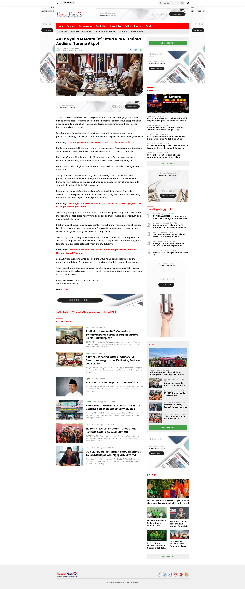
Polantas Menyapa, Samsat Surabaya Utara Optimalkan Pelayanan (175, 406)
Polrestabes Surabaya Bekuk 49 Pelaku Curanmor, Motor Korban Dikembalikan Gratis (174, 417)
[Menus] (57, 3)
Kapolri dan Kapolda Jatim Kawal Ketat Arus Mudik (175, 384)
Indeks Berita (68, 3)
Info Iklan (86, 31)
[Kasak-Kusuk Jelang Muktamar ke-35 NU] (69, 386)
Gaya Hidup (115, 26)
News (77, 48)
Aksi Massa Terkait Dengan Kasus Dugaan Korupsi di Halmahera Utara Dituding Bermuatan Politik (179, 523)
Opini (88, 379)
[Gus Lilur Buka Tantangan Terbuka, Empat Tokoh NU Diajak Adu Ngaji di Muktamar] (69, 456)
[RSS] (187, 574)
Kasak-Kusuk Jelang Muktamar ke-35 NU (112, 382)
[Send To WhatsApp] (141, 49)
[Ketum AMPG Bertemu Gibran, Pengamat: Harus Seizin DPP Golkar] (179, 534)
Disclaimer (63, 31)
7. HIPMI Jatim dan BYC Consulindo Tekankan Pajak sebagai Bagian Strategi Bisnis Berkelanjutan (112, 334)
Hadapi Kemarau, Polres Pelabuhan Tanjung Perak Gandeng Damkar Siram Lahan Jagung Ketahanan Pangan (167, 373)
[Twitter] (165, 574)
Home (60, 26)
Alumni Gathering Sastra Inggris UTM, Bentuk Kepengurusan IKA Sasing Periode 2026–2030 (113, 360)
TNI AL (88, 402)
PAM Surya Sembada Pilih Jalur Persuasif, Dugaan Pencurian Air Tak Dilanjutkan (166, 137)
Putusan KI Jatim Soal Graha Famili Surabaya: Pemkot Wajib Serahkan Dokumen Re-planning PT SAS (163, 156)
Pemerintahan (86, 26)
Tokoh (148, 26)
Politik (128, 26)
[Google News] (181, 574)
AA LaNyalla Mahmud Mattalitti (86, 312)
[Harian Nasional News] (67, 574)
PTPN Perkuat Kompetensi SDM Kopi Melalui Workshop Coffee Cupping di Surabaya (167, 147)
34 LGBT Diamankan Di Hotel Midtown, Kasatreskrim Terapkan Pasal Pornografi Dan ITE (175, 394)
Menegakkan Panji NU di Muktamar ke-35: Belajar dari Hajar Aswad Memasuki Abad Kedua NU (169, 244)
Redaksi (75, 31)
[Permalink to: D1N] (58, 49)
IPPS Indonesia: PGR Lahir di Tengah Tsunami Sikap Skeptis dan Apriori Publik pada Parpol (168, 502)
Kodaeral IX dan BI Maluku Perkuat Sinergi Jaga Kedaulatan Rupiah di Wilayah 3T (113, 407)
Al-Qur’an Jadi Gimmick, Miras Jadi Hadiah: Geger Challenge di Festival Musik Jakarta (167, 119)
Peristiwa (71, 26)
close (52, 7)
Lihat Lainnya (167, 163)
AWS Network (137, 31)
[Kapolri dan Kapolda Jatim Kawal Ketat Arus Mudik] (155, 383)
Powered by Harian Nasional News (122, 582)
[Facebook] (159, 574)
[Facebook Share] (130, 49)
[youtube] (176, 574)
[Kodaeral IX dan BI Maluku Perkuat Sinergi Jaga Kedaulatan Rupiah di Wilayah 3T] (69, 410)
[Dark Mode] (187, 3)
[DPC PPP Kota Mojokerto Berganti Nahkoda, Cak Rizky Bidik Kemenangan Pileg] (156, 535)
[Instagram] (170, 574)
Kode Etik (123, 31)
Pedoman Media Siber (104, 31)
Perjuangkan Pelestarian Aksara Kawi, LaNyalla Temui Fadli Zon (101, 142)
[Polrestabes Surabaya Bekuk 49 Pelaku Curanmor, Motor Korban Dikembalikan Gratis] (155, 418)
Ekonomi (138, 26)
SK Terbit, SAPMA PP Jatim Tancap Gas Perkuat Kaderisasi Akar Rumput (111, 430)
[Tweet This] (136, 49)
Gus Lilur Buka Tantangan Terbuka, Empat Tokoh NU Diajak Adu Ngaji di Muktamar (113, 453)
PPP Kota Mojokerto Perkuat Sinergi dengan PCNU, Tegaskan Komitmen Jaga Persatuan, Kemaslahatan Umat (156, 523)
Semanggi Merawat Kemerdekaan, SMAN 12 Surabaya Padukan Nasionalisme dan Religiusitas (169, 235)
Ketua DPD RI (110, 312)
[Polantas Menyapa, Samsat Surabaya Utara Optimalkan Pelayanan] (155, 406)
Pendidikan (101, 26)
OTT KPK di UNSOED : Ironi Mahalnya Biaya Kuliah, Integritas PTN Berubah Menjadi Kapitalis (170, 217)
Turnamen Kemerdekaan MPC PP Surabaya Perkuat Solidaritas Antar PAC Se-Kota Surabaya (169, 226)
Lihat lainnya (167, 43)
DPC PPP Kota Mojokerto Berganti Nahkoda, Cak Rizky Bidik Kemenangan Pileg (156, 545)
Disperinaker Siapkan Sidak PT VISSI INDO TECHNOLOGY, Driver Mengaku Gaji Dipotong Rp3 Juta (166, 128)
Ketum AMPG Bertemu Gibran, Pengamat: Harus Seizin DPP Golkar (178, 543)
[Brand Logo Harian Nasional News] (70, 14)
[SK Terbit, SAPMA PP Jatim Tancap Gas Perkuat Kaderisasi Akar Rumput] (69, 433)
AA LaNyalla (62, 312)
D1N (71, 48)
